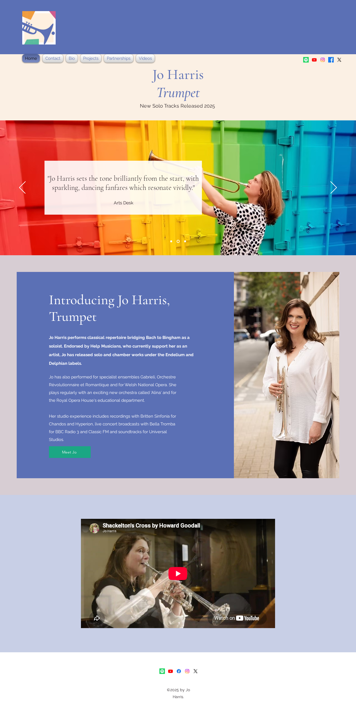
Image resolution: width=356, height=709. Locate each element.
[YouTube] (314, 60)
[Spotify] (306, 60)
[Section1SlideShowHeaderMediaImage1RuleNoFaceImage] (171, 241)
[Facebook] (331, 60)
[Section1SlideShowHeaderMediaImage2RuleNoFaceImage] (178, 241)
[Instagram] (322, 60)
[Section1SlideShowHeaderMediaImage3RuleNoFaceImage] (184, 241)
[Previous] (22, 188)
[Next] (333, 188)
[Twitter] (339, 60)
